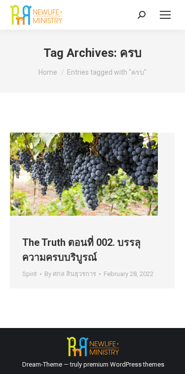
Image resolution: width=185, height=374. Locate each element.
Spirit (29, 274)
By (70, 274)
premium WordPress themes (123, 364)
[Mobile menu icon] (165, 15)
